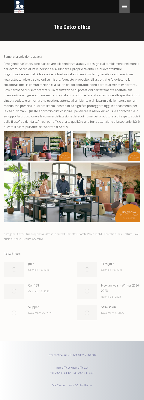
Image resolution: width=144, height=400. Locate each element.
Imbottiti (72, 234)
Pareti (82, 234)
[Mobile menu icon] (124, 6)
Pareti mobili (94, 234)
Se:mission (108, 307)
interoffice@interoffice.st (72, 367)
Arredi (20, 234)
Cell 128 (33, 285)
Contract (60, 234)
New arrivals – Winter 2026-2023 (120, 288)
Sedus (17, 239)
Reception (110, 234)
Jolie (31, 264)
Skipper (33, 307)
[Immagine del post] (14, 269)
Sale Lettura (125, 234)
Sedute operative (33, 239)
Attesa (49, 234)
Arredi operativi (35, 234)
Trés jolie (107, 264)
